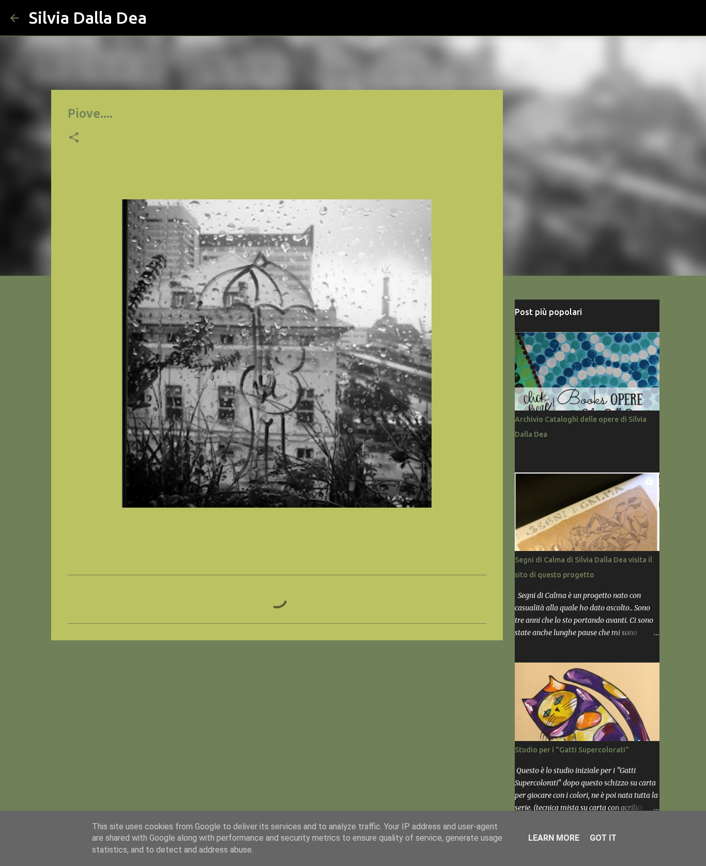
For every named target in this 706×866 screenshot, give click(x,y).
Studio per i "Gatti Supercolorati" (572, 750)
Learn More (553, 838)
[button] (74, 138)
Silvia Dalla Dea (88, 17)
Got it (603, 838)
